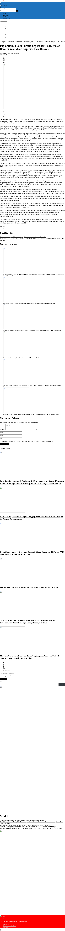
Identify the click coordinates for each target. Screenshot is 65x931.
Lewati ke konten (4, 1)
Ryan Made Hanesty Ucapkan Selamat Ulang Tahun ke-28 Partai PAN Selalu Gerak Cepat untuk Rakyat (32, 330)
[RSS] (4, 229)
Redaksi (5, 927)
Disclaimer (6, 924)
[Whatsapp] (4, 62)
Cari (1, 682)
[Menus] (0, 2)
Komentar (3, 429)
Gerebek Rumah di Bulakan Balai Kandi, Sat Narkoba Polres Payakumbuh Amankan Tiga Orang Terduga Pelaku (27, 621)
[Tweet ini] (4, 59)
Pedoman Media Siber (9, 926)
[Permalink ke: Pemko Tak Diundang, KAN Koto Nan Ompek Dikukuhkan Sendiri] (16, 356)
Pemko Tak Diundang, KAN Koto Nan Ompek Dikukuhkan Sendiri (21, 358)
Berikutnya (6, 670)
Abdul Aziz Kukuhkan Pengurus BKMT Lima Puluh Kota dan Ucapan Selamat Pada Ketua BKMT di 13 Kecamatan (31, 828)
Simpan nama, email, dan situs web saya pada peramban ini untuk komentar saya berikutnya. (27, 441)
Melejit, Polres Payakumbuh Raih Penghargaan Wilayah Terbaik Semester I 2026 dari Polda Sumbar (31, 414)
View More (4, 678)
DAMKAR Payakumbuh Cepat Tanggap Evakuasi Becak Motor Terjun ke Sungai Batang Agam (29, 303)
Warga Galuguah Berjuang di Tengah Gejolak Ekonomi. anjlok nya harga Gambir (22, 820)
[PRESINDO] (3, 5)
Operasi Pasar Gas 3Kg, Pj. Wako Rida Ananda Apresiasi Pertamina (23, 237)
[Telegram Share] (4, 60)
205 (4, 669)
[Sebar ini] (3, 57)
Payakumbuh (3, 54)
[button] (17, 11)
